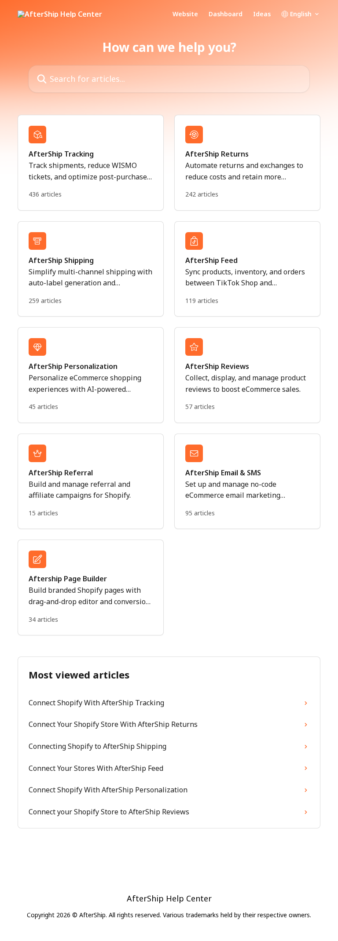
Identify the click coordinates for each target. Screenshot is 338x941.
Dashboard (225, 14)
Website (185, 14)
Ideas (262, 14)
